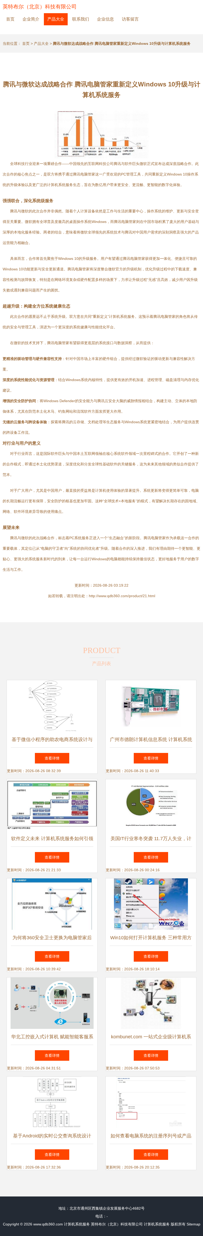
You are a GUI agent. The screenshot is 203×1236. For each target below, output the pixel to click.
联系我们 (80, 19)
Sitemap (193, 1224)
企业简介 (30, 19)
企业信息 (105, 19)
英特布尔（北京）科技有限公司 (40, 6)
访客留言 (130, 19)
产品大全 (55, 19)
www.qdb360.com (48, 1224)
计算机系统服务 (77, 1224)
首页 (10, 19)
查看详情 (52, 758)
